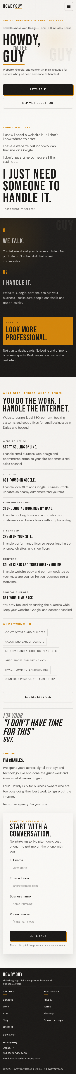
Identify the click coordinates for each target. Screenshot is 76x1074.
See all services (38, 689)
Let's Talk (38, 89)
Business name (20, 882)
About (7, 999)
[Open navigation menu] (69, 6)
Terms (47, 992)
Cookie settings (53, 1005)
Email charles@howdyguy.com (21, 1044)
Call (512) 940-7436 (15, 1038)
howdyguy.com (54, 1054)
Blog (5, 1005)
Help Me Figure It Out (38, 103)
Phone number (20, 900)
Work (6, 992)
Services (8, 985)
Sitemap (49, 999)
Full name (16, 846)
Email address (19, 864)
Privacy (48, 985)
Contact (8, 1012)
